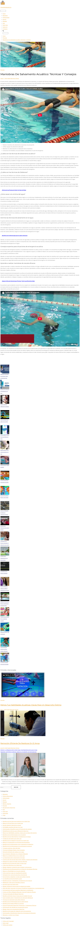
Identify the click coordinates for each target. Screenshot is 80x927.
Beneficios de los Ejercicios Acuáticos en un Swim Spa (16, 821)
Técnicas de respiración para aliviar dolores (14, 899)
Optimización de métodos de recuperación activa (15, 907)
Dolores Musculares (8, 796)
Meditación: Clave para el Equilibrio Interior (14, 882)
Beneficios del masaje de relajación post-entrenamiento (17, 911)
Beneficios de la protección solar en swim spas (14, 863)
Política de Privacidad (8, 921)
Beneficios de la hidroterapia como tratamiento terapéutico (18, 844)
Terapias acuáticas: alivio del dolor (11, 848)
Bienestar (5, 15)
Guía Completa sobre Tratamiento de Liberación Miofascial (18, 897)
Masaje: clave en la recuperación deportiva (13, 909)
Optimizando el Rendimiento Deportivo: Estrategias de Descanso (19, 913)
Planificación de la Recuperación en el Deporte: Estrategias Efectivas (20, 869)
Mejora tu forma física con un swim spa (13, 823)
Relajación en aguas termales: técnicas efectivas (15, 861)
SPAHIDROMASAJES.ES (5, 7)
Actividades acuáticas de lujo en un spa (12, 827)
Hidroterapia (6, 17)
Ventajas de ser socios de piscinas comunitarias (15, 875)
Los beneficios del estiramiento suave (12, 878)
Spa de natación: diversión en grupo (12, 825)
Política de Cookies (7, 925)
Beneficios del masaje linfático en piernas (13, 903)
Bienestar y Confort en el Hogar (11, 915)
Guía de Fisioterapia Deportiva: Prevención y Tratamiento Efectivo (19, 905)
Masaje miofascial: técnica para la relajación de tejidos (16, 886)
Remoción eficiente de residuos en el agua (20, 743)
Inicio (4, 13)
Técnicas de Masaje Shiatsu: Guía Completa (14, 850)
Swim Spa (5, 25)
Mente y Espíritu (7, 804)
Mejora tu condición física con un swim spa (14, 855)
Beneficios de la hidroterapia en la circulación (14, 835)
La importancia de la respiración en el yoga (14, 857)
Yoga (4, 815)
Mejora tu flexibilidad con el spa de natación (14, 871)
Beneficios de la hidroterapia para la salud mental (15, 901)
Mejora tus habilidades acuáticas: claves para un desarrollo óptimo (30, 705)
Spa (4, 23)
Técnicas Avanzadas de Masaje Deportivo (13, 894)
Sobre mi (5, 27)
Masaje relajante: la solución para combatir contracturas (17, 867)
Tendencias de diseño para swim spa (12, 838)
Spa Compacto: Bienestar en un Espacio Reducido (15, 854)
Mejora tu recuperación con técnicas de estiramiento (16, 842)
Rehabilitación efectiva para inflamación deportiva (15, 831)
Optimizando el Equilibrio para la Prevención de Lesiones (17, 829)
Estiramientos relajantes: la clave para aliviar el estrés (16, 877)
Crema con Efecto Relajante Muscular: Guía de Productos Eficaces (19, 892)
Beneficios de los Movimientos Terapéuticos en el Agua (17, 836)
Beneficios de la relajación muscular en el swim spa (16, 840)
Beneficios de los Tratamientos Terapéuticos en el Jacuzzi (17, 880)
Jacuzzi (4, 19)
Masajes (5, 21)
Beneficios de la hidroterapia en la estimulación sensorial (17, 846)
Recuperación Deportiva (9, 807)
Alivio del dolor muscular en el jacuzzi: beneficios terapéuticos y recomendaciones (23, 888)
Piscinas (2, 70)
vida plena (5, 813)
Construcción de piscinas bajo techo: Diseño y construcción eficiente (20, 859)
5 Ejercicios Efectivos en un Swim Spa (12, 865)
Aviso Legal (5, 923)
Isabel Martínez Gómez (13, 78)
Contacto (5, 29)
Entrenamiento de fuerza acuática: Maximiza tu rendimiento (18, 890)
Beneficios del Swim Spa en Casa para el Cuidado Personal (17, 896)
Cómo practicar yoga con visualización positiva (14, 873)
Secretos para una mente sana (10, 884)
